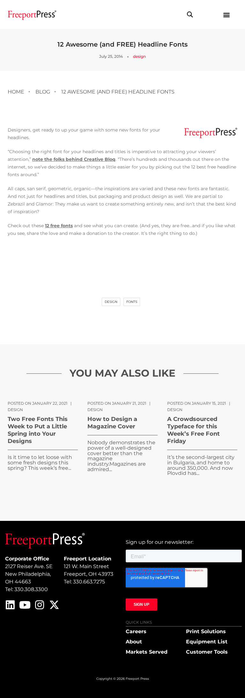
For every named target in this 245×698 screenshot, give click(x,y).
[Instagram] (39, 605)
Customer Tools (207, 652)
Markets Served (146, 652)
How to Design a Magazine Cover (112, 423)
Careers (136, 631)
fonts (131, 302)
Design (111, 302)
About (134, 642)
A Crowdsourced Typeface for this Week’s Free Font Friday (193, 430)
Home (16, 92)
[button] (190, 14)
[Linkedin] (10, 605)
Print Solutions (206, 631)
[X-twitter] (54, 605)
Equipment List (206, 642)
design (139, 56)
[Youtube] (25, 605)
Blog (42, 92)
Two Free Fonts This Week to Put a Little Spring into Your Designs (38, 430)
